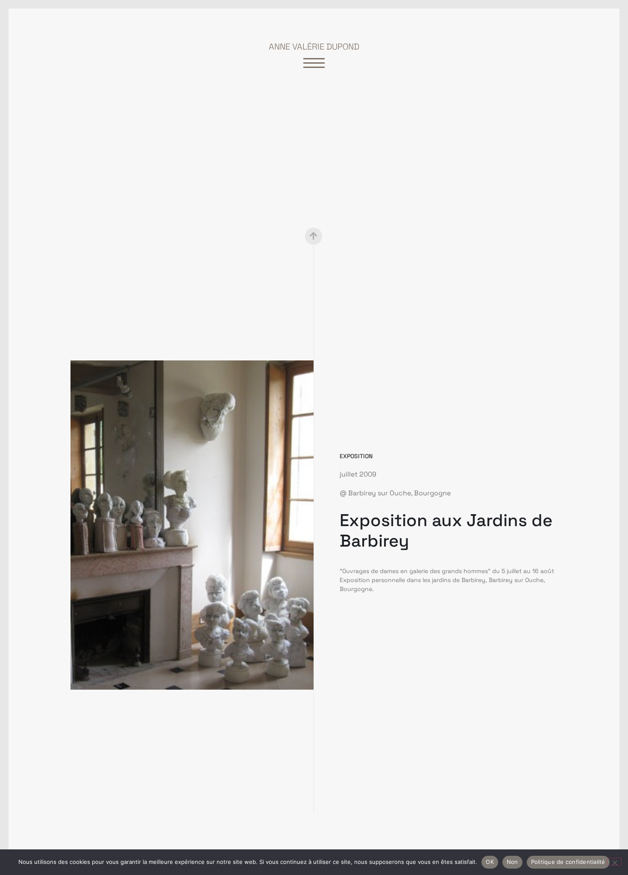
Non (512, 861)
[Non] (614, 862)
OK (490, 861)
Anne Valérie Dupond (314, 46)
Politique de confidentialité (568, 861)
